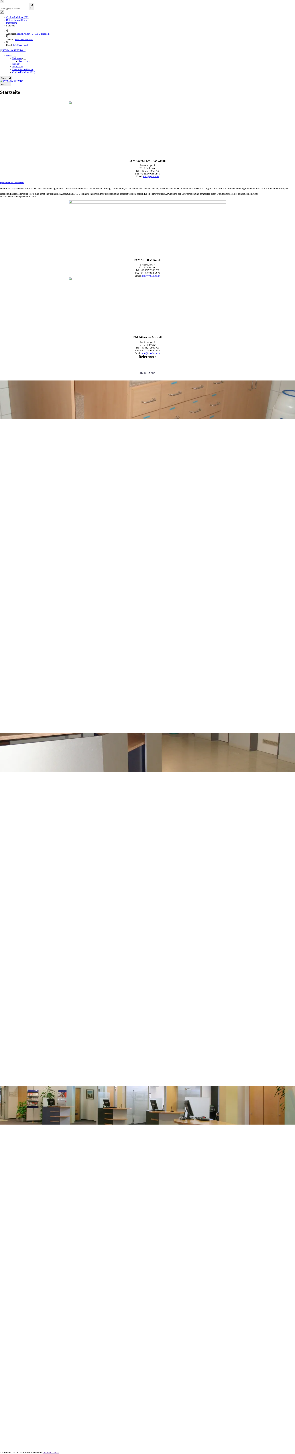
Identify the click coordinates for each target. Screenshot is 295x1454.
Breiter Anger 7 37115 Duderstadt (32, 33)
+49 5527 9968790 (24, 39)
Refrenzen (17, 58)
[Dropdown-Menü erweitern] (15, 56)
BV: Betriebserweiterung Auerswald (147, 784)
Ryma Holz (24, 61)
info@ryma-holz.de (151, 275)
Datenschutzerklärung (22, 69)
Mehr (9, 55)
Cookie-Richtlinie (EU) (23, 72)
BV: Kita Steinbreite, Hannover (147, 432)
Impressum (17, 66)
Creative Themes (51, 1452)
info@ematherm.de (151, 353)
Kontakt (16, 64)
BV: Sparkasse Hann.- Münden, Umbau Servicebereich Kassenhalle (147, 1137)
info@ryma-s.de (21, 45)
